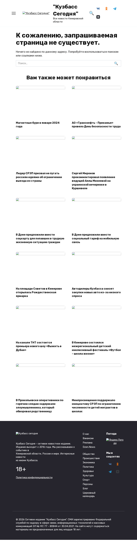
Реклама (87, 442)
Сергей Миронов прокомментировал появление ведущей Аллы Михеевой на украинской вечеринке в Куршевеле (93, 181)
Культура (88, 475)
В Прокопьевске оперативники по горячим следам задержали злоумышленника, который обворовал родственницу (39, 405)
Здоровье (88, 471)
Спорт (86, 479)
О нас (86, 434)
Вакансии (88, 438)
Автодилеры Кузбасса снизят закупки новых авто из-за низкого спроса (96, 292)
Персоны (88, 484)
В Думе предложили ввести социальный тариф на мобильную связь (95, 238)
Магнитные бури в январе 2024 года (38, 124)
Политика (88, 466)
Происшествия (91, 458)
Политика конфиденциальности (34, 477)
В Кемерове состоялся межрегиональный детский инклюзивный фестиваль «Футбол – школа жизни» (96, 348)
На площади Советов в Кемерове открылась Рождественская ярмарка (39, 292)
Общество (89, 454)
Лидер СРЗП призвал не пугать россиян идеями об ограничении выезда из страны (39, 177)
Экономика (89, 462)
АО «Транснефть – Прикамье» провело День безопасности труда (96, 124)
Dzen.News (89, 447)
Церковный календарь (89, 494)
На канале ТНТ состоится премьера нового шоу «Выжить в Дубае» (38, 346)
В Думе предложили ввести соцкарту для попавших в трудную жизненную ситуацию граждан (40, 238)
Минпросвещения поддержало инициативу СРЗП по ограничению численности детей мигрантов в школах (96, 405)
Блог (85, 488)
